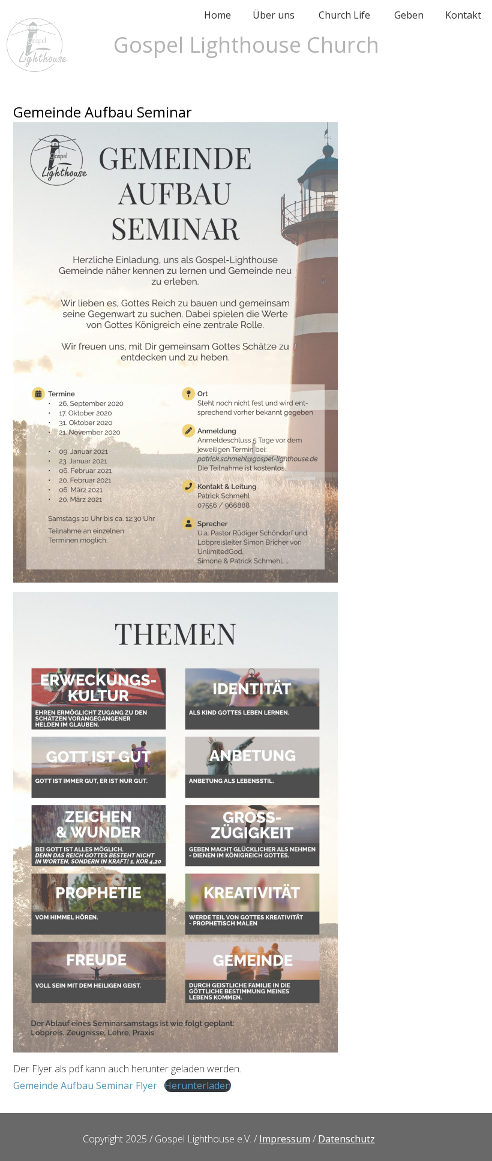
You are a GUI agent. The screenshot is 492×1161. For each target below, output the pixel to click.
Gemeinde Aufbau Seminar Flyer (85, 1085)
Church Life (344, 15)
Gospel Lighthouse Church (246, 44)
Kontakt (463, 15)
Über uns (274, 15)
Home (217, 15)
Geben (409, 15)
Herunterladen (197, 1085)
